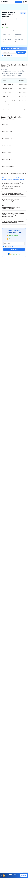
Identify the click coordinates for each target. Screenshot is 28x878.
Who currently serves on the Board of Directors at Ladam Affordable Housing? (13, 178)
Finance (8, 19)
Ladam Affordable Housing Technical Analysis (9, 144)
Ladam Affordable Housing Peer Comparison (9, 152)
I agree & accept (8, 55)
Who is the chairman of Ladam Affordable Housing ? (10, 200)
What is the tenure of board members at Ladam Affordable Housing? (13, 221)
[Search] (23, 2)
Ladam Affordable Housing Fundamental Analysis (9, 138)
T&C (11, 55)
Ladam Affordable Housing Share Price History (9, 158)
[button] (21, 13)
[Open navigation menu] (26, 2)
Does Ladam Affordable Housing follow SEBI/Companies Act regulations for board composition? (13, 215)
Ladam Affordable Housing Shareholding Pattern (9, 166)
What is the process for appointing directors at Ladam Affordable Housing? (13, 194)
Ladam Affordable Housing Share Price (9, 124)
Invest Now (23, 875)
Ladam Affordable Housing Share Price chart (9, 130)
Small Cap (14, 19)
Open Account (21, 52)
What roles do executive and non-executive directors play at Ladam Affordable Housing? (11, 207)
